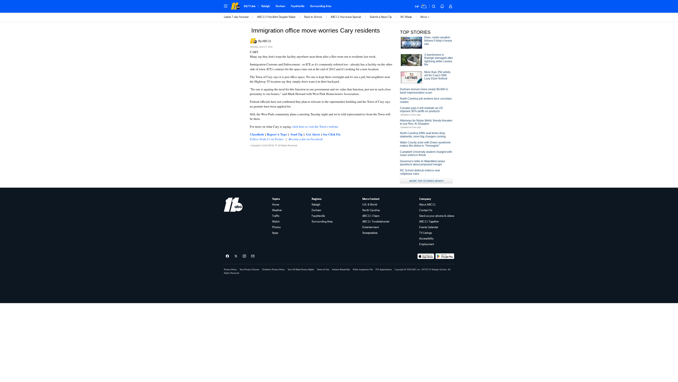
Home (275, 204)
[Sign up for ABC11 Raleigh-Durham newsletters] (252, 256)
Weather (277, 210)
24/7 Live (249, 6)
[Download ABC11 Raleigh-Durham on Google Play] (445, 256)
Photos (276, 227)
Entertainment (370, 227)
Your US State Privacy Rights (301, 269)
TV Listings (425, 232)
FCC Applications (384, 269)
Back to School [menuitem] (313, 17)
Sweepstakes (369, 232)
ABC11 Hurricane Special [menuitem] (346, 17)
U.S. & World (369, 204)
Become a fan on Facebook (306, 139)
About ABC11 (427, 204)
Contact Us (425, 210)
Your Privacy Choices (249, 269)
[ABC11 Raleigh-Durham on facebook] (227, 256)
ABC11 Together (429, 221)
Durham (280, 6)
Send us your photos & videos (436, 216)
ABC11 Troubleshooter (376, 221)
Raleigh (265, 6)
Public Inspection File (363, 269)
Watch (275, 221)
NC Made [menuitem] (406, 17)
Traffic (275, 216)
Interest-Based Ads (341, 269)
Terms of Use (323, 269)
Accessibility (426, 238)
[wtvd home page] (233, 205)
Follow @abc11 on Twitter (267, 139)
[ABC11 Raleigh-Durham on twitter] (235, 256)
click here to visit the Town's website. (315, 126)
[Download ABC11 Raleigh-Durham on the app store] (425, 256)
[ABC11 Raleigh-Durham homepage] (235, 6)
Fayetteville (297, 6)
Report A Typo (277, 134)
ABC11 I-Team (370, 216)
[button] (225, 6)
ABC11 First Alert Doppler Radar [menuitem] (276, 17)
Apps (275, 232)
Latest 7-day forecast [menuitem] (236, 17)
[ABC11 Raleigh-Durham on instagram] (244, 256)
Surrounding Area (320, 6)
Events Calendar (428, 227)
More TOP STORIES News (425, 181)
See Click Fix (332, 134)
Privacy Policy (230, 269)
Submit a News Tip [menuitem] (381, 17)
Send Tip (296, 134)
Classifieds (257, 134)
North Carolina (371, 210)
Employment (426, 244)
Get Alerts (313, 134)
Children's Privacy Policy (273, 269)
